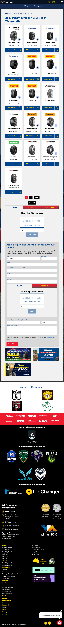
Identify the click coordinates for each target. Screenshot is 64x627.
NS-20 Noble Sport (14, 185)
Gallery (4, 612)
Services (5, 580)
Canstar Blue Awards (38, 550)
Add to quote (11, 49)
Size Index (35, 545)
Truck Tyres (5, 554)
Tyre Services (6, 589)
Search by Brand (7, 552)
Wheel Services (6, 591)
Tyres (4, 545)
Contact (4, 598)
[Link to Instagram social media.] (49, 623)
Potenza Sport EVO (14, 129)
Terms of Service (50, 337)
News (4, 609)
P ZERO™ (32, 71)
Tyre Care (5, 556)
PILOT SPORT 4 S (32, 43)
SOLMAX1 (14, 157)
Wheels (4, 561)
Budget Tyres (35, 552)
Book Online (6, 600)
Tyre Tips (4, 558)
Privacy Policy (40, 337)
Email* (8, 273)
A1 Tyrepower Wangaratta (33, 6)
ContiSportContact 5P (32, 129)
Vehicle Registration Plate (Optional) (16, 320)
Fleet (3, 603)
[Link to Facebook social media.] (45, 623)
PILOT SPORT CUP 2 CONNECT (13, 71)
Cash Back (5, 607)
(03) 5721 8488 (10, 522)
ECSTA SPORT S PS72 (14, 43)
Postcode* (9, 279)
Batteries (4, 583)
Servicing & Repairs (7, 587)
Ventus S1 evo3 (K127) (50, 157)
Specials (5, 596)
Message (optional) (11, 325)
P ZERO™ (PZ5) (32, 100)
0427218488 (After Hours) (12, 526)
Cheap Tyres (35, 554)
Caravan (4, 569)
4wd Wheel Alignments (8, 576)
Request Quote (12, 343)
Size (7, 256)
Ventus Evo (32, 157)
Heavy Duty (5, 578)
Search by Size (6, 550)
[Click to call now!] (49, 2)
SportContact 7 (50, 129)
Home (8, 13)
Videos (4, 614)
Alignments (6, 567)
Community (6, 605)
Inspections (5, 585)
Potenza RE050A (50, 100)
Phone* (15, 268)
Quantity (43, 256)
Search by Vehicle (7, 547)
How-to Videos (36, 547)
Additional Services (7, 594)
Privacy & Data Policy (12, 624)
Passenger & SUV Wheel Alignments (12, 574)
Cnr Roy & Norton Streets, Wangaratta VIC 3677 (13, 517)
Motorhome (5, 572)
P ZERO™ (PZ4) (13, 100)
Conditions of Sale (22, 624)
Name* (8, 262)
